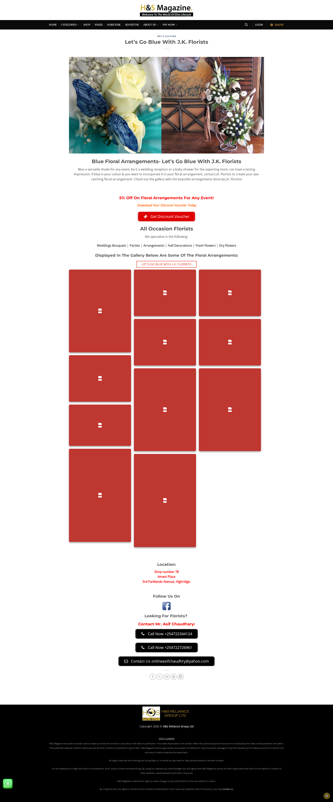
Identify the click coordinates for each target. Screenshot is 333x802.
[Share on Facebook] (153, 677)
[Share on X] (159, 677)
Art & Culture (166, 36)
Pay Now (169, 24)
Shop (86, 24)
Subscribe (114, 24)
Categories (69, 24)
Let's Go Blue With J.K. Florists (166, 264)
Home (53, 24)
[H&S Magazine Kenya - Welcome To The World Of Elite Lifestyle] (166, 10)
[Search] (246, 24)
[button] (259, 25)
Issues (99, 24)
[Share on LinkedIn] (180, 677)
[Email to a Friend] (166, 677)
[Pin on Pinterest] (173, 677)
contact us (228, 789)
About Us (149, 24)
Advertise (132, 24)
